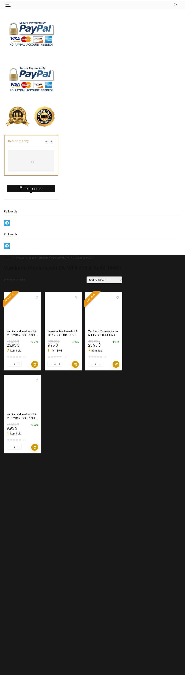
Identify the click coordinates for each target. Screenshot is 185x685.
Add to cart (34, 364)
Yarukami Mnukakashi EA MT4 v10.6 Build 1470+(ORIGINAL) (22, 335)
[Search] (175, 5)
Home (7, 257)
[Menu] (8, 5)
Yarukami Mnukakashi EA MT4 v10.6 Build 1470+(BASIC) (62, 335)
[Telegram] (7, 223)
